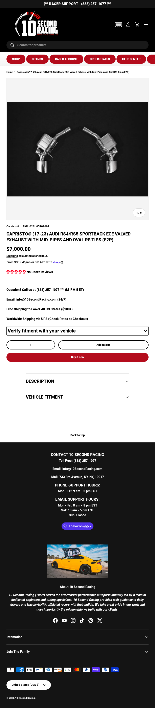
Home (9, 72)
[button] (118, 24)
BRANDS (37, 59)
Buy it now (77, 357)
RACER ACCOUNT (66, 59)
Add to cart (103, 344)
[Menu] (146, 24)
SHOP (16, 59)
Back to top (77, 435)
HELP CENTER (131, 59)
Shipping (12, 255)
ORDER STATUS (100, 59)
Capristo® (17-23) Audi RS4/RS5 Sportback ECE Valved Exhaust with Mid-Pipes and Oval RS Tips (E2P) (73, 72)
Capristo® (12, 226)
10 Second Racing (25, 698)
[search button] (10, 45)
